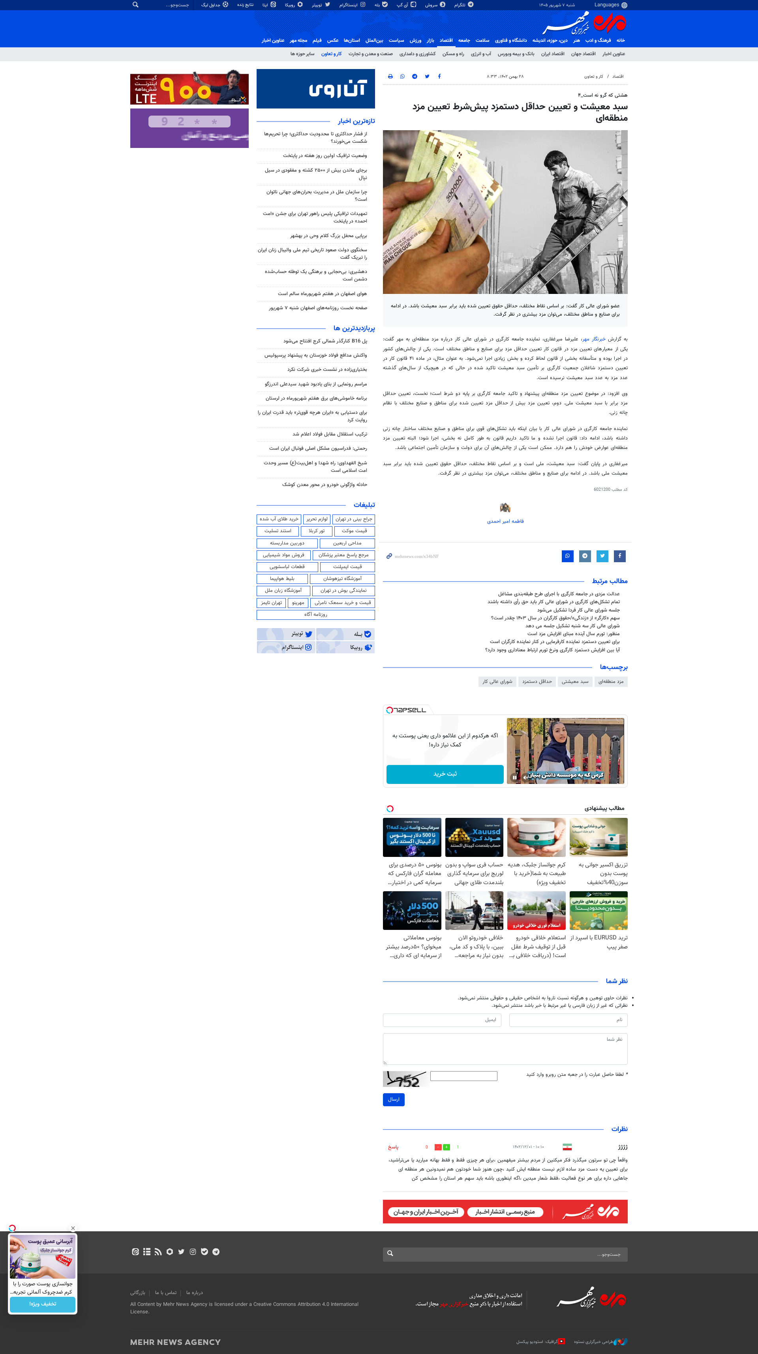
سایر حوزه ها (303, 54)
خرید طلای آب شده (279, 519)
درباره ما (194, 1293)
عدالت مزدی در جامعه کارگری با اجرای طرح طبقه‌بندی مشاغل (559, 594)
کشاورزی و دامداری (418, 54)
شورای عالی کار (497, 682)
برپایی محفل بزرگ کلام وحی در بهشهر (328, 236)
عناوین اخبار (613, 54)
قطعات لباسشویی (287, 567)
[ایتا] (135, 1252)
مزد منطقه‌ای (611, 682)
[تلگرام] (216, 1252)
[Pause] (515, 777)
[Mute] (526, 777)
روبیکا (290, 5)
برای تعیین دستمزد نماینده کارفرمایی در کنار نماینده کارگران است (555, 642)
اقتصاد (446, 41)
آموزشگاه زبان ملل (283, 591)
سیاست (396, 41)
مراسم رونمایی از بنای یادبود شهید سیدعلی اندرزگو (316, 384)
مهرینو (298, 603)
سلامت (483, 41)
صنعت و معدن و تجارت (371, 54)
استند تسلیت (278, 531)
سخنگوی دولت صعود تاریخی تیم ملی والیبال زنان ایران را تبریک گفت (312, 254)
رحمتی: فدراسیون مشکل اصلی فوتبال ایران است (318, 449)
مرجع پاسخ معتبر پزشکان (344, 555)
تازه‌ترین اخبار (356, 121)
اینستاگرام (349, 5)
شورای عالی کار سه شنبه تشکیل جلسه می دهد (572, 626)
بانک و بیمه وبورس (516, 54)
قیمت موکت (354, 531)
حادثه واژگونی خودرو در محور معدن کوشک (324, 485)
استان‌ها (352, 41)
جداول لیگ (211, 5)
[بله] (204, 1252)
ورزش (415, 41)
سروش (432, 5)
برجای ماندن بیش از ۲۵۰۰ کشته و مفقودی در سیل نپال (316, 174)
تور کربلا (317, 531)
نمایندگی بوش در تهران (344, 591)
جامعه (464, 41)
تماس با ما (165, 1293)
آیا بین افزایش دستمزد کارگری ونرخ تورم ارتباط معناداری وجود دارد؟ (552, 650)
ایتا (266, 5)
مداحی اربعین (347, 543)
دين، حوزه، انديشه (550, 41)
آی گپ (403, 5)
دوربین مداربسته (287, 543)
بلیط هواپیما (282, 579)
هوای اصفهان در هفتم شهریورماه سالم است (322, 294)
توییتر (317, 5)
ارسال (394, 1099)
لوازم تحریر (317, 519)
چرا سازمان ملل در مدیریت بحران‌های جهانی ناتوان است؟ (316, 196)
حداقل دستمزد (537, 682)
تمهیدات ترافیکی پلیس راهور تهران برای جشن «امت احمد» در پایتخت (315, 217)
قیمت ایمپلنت (347, 567)
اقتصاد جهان (583, 54)
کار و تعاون (331, 54)
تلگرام (460, 5)
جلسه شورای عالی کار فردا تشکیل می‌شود (578, 610)
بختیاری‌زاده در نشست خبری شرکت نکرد (327, 370)
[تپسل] (390, 710)
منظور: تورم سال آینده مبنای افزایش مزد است (573, 634)
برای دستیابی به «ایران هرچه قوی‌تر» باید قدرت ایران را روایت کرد (312, 416)
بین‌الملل (374, 41)
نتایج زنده (246, 5)
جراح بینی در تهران (354, 519)
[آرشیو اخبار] (147, 1252)
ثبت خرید (445, 774)
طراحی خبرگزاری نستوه (594, 1342)
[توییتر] (181, 1252)
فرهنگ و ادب (598, 41)
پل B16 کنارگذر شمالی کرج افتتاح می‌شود (325, 341)
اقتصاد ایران (553, 54)
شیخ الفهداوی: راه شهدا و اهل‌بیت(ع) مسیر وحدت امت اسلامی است (315, 467)
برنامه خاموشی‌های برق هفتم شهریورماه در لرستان (316, 398)
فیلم (317, 41)
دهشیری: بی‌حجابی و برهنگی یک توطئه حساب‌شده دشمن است (316, 275)
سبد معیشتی (575, 682)
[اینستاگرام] (193, 1252)
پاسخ (393, 1147)
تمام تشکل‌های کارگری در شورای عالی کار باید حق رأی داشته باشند (554, 602)
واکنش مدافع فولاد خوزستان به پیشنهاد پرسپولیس (316, 355)
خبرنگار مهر (595, 339)
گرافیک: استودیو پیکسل (537, 1342)
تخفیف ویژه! (42, 1304)
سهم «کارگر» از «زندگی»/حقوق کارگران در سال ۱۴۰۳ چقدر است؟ (555, 618)
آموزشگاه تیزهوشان (342, 579)
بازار (430, 41)
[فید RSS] (158, 1252)
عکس (332, 41)
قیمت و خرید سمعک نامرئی (343, 603)
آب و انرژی (481, 54)
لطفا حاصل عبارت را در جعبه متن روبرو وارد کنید (577, 1075)
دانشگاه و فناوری (511, 41)
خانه (621, 41)
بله (378, 5)
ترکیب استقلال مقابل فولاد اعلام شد (330, 434)
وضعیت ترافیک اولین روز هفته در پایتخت (325, 156)
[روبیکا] (170, 1252)
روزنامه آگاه (315, 615)
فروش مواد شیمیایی (283, 555)
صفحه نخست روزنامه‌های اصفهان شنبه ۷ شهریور (318, 308)
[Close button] (73, 1228)
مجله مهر (298, 41)
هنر (576, 41)
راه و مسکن (453, 54)
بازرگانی (137, 1293)
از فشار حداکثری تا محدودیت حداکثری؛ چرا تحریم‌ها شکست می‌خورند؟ (315, 138)
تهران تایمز (271, 603)
